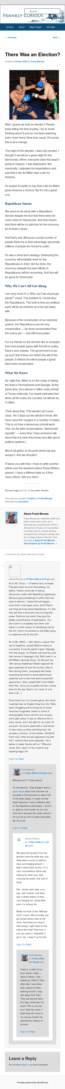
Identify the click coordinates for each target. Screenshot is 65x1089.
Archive (10, 26)
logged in (25, 1064)
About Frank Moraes (45, 540)
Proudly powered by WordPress (32, 1082)
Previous (10, 37)
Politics (32, 498)
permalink (23, 501)
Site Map (51, 26)
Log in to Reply (16, 758)
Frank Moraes (37, 61)
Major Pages (35, 26)
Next (56, 37)
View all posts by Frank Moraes (40, 543)
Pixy (25, 490)
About (21, 26)
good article (18, 791)
